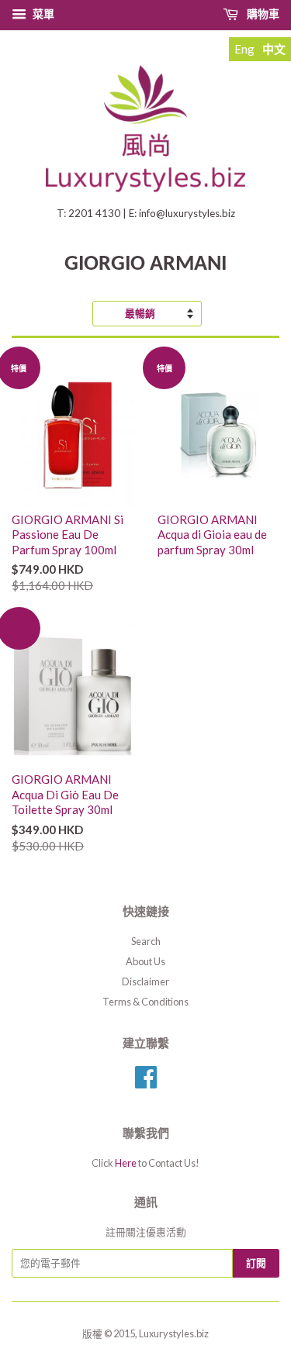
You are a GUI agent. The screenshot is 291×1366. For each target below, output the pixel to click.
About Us (145, 961)
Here (126, 1163)
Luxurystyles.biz (174, 1333)
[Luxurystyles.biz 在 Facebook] (146, 1082)
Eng (244, 49)
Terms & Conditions (145, 1001)
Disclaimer (145, 981)
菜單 (43, 13)
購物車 (263, 13)
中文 (274, 49)
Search (146, 941)
